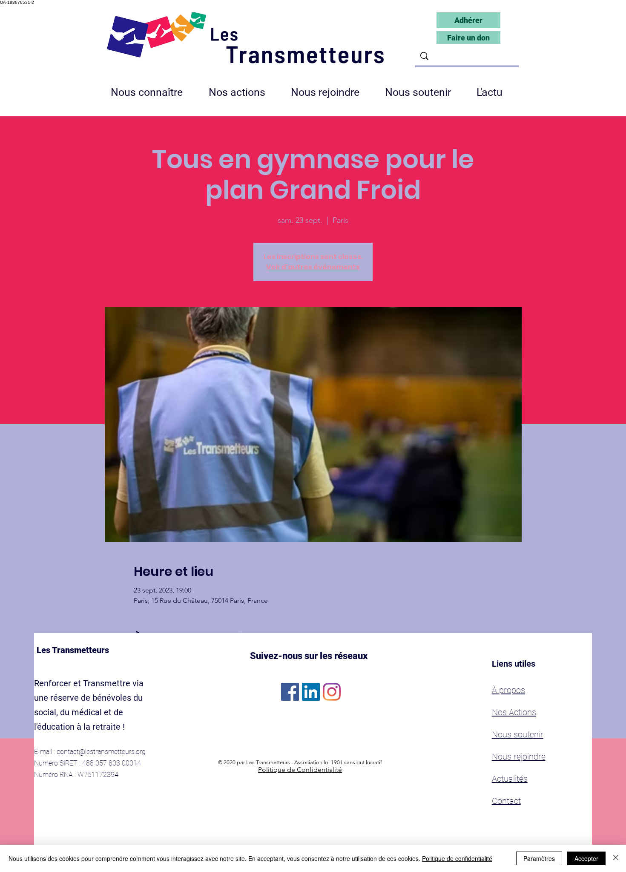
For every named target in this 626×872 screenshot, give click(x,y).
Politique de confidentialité (457, 858)
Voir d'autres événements (313, 267)
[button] (331, 92)
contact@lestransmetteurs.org (101, 752)
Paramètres (539, 858)
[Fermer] (616, 858)
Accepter (586, 858)
